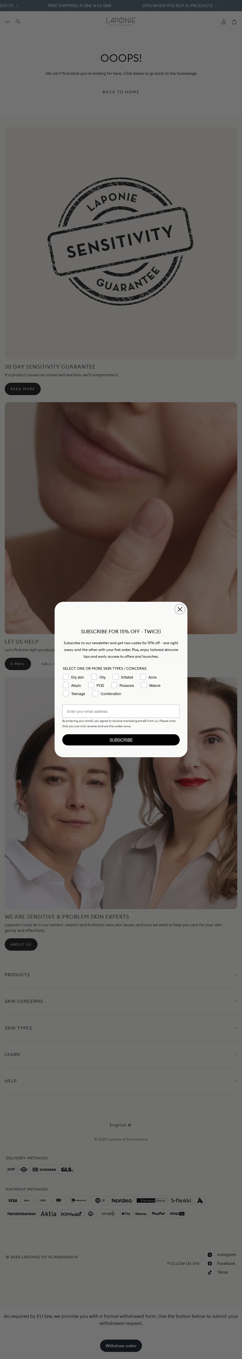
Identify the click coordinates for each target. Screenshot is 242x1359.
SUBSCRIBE (121, 740)
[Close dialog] (180, 609)
